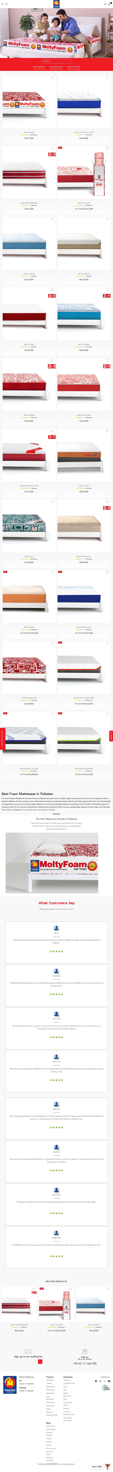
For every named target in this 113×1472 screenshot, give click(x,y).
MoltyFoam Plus (84, 557)
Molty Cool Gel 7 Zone (84, 132)
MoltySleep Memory (29, 203)
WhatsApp (22, 1388)
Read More (56, 814)
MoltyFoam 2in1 (84, 415)
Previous (2, 1310)
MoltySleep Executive (29, 486)
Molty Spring (84, 344)
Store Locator (51, 1448)
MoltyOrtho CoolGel (29, 769)
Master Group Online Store (52, 1464)
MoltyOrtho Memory (84, 769)
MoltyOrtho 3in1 (84, 627)
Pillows (48, 1409)
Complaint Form (69, 1383)
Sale (60, 147)
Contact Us (67, 1380)
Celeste (49, 1383)
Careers (49, 1442)
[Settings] (105, 4)
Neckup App (50, 1429)
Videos (48, 1445)
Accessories (56, 67)
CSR (64, 1390)
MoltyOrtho (29, 627)
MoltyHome (50, 1393)
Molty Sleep (29, 344)
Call (20, 1380)
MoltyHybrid (29, 415)
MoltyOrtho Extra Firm (84, 698)
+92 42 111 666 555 (85, 1363)
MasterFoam (50, 1402)
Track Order (50, 1426)
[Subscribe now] (40, 1361)
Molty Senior (84, 274)
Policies (48, 1439)
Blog (65, 1399)
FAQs (65, 1387)
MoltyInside (73, 67)
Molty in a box (84, 203)
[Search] (7, 4)
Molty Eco (29, 557)
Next (110, 1310)
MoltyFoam (29, 132)
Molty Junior (29, 274)
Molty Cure (84, 486)
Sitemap (66, 1408)
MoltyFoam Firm (29, 698)
